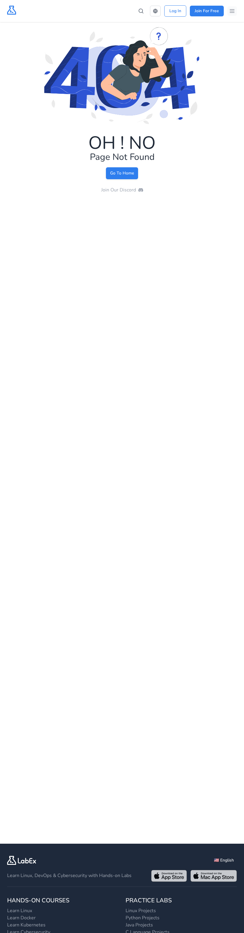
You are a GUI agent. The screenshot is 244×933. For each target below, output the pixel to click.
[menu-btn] (232, 11)
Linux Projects (141, 910)
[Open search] (141, 11)
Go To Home (122, 173)
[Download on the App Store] (169, 876)
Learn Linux (19, 910)
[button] (155, 11)
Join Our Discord (118, 190)
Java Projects (139, 925)
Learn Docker (21, 918)
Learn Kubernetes (26, 925)
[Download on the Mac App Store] (213, 876)
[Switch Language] (155, 11)
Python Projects (142, 918)
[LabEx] (21, 860)
